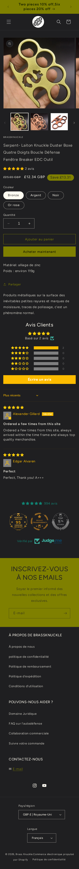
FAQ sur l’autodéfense (25, 723)
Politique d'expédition (25, 676)
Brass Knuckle (24, 854)
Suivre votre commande (27, 743)
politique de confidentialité (29, 657)
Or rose (14, 205)
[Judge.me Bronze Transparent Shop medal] (39, 521)
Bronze (13, 195)
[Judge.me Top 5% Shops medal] (60, 521)
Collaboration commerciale (29, 733)
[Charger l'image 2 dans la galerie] (39, 121)
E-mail (18, 769)
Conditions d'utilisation (26, 686)
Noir (55, 195)
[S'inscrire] (65, 613)
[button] (9, 22)
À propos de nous (22, 647)
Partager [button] (14, 284)
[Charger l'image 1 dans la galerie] (19, 121)
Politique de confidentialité (49, 859)
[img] (13, 407)
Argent (36, 195)
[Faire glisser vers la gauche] (5, 123)
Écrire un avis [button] (39, 379)
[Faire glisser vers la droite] (74, 123)
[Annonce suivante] (71, 7)
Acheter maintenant (39, 252)
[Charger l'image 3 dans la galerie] (59, 121)
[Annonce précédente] (8, 7)
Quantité (9, 215)
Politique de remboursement (30, 666)
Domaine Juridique (23, 714)
